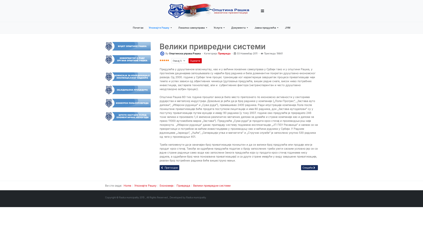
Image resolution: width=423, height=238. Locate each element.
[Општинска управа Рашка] (162, 53)
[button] (262, 11)
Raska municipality (196, 197)
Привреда (224, 53)
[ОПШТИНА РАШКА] (208, 11)
